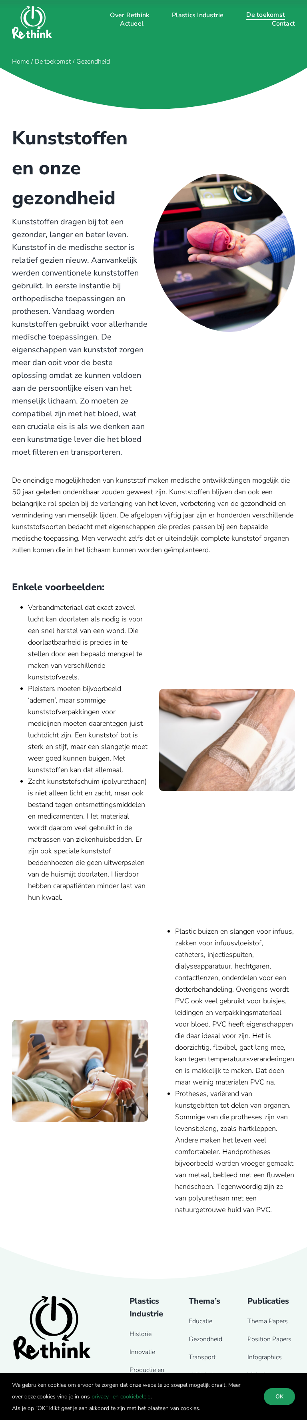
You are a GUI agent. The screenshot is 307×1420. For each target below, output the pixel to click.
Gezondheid (205, 1339)
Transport (202, 1357)
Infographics (264, 1357)
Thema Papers (267, 1321)
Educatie (200, 1321)
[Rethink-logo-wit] (32, 9)
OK (279, 1396)
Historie (141, 1334)
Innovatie (142, 1352)
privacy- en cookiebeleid (121, 1396)
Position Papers (269, 1339)
